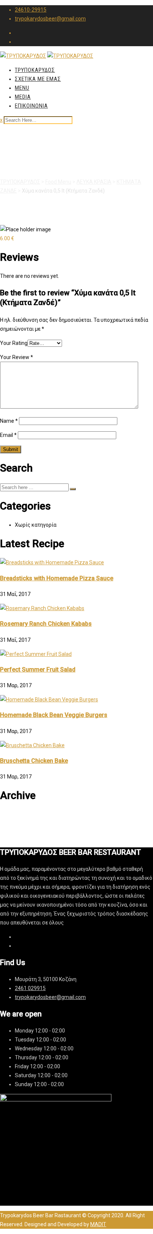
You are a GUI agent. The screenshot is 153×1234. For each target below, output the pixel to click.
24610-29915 (30, 10)
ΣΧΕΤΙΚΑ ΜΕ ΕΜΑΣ (38, 79)
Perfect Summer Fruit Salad (37, 669)
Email (8, 435)
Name (9, 421)
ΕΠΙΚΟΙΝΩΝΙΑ (31, 105)
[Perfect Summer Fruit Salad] (36, 654)
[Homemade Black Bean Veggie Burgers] (49, 699)
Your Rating (13, 343)
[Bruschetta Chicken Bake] (32, 745)
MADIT (98, 1224)
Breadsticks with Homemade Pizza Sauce (56, 578)
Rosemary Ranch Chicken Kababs (46, 623)
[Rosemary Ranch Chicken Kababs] (42, 608)
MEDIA (23, 96)
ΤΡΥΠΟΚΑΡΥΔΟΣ (35, 70)
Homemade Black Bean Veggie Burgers (53, 714)
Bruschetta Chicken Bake (34, 760)
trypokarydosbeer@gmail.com (50, 19)
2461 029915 (30, 988)
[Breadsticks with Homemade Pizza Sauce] (52, 562)
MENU (22, 88)
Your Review (16, 357)
